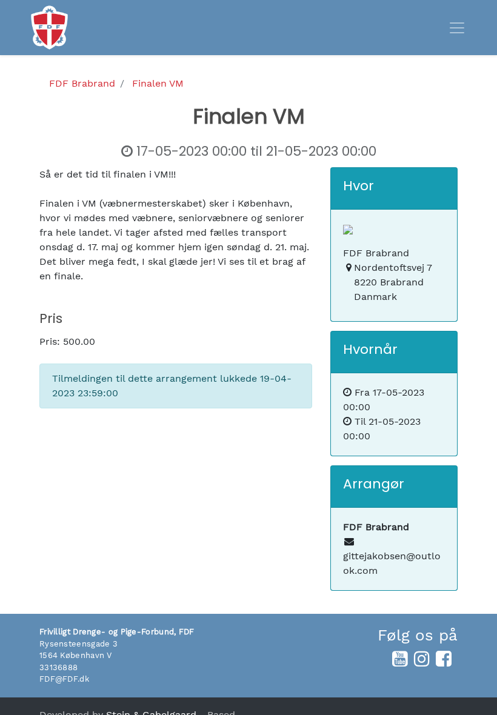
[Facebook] (444, 659)
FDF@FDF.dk (64, 678)
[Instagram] (422, 659)
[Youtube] (400, 659)
